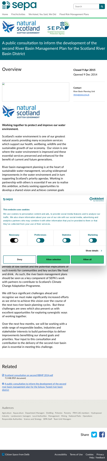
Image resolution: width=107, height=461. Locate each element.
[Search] (102, 6)
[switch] (40, 240)
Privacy (100, 454)
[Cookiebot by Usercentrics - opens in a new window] (91, 199)
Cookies (89, 454)
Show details (92, 250)
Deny (19, 259)
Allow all (87, 259)
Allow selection (53, 259)
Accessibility (61, 454)
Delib (26, 454)
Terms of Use (76, 454)
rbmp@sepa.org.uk (81, 94)
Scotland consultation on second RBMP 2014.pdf (29, 375)
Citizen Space (11, 454)
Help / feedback (97, 457)
